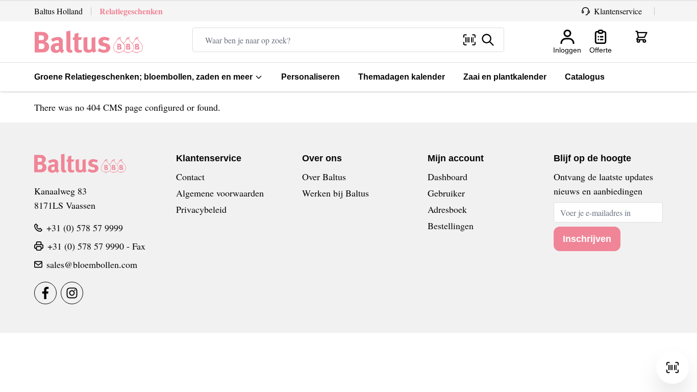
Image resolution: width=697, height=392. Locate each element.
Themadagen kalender (401, 76)
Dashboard (447, 176)
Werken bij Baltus (335, 193)
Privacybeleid (201, 209)
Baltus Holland (58, 11)
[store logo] (88, 42)
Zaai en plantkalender (504, 76)
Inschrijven (587, 239)
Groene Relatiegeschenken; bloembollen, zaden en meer (143, 76)
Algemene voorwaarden (220, 193)
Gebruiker (446, 193)
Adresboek (447, 209)
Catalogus (585, 76)
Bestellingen (451, 225)
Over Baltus (324, 176)
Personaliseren (310, 76)
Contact (190, 176)
